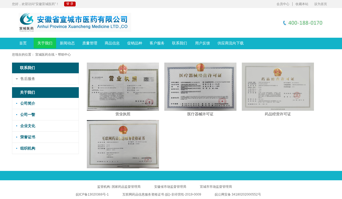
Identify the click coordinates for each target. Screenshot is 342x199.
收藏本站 (302, 4)
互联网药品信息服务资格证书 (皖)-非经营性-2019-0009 (161, 194)
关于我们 (44, 43)
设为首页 (320, 4)
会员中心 (283, 4)
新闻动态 (67, 43)
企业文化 (27, 126)
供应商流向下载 (230, 43)
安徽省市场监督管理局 (170, 187)
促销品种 (134, 43)
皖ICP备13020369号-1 (92, 194)
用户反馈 (202, 43)
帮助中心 (64, 54)
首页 (23, 43)
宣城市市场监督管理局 (216, 187)
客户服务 (157, 43)
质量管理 (89, 43)
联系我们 (179, 43)
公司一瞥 (27, 115)
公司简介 (27, 103)
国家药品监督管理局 (126, 187)
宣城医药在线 (45, 54)
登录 (70, 4)
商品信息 (112, 43)
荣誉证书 (27, 137)
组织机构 (27, 148)
